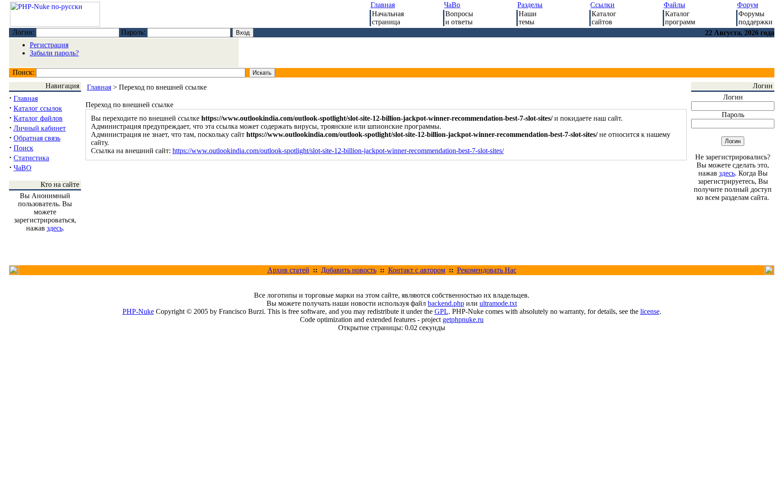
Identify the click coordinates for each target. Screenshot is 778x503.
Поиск (23, 148)
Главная (383, 5)
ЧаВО (23, 168)
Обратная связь (37, 138)
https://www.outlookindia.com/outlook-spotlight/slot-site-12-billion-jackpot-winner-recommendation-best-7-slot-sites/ (338, 150)
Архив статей (288, 270)
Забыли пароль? (54, 53)
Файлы (674, 5)
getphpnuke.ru (463, 319)
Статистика (31, 158)
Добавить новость (348, 270)
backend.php (446, 303)
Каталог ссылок (38, 108)
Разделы (530, 5)
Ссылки (602, 5)
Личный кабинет (40, 128)
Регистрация (49, 45)
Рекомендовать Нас (486, 270)
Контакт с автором (416, 270)
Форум (747, 5)
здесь (55, 228)
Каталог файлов (38, 118)
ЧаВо (452, 5)
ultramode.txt (498, 303)
